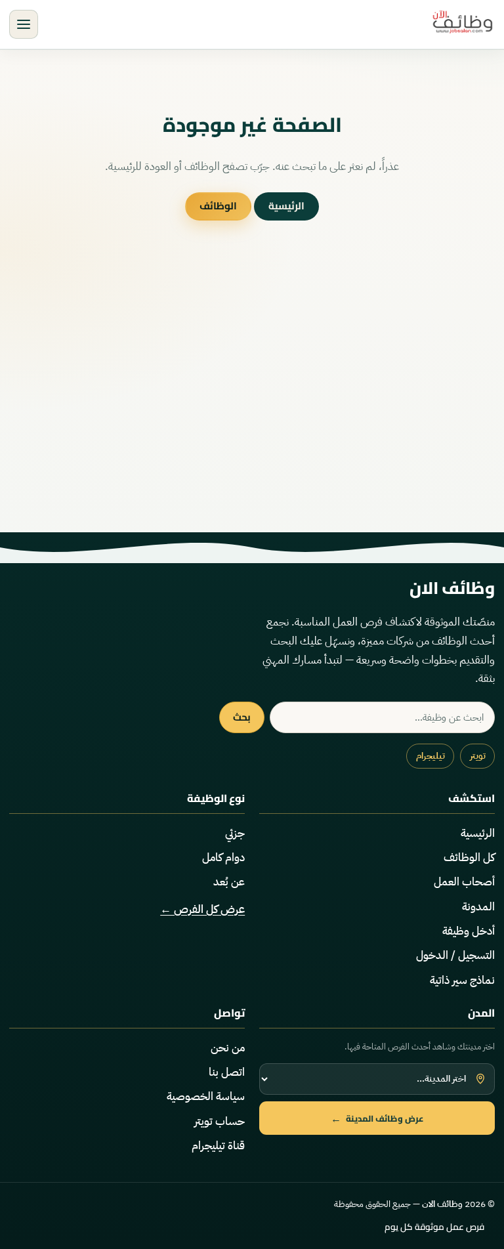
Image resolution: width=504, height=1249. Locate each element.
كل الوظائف (469, 857)
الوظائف (218, 205)
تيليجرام (430, 756)
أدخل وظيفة (468, 931)
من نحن (228, 1048)
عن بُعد (229, 882)
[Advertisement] (252, 406)
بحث (242, 717)
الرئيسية (286, 205)
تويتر (478, 756)
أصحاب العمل (464, 882)
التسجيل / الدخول (455, 955)
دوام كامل (223, 857)
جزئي (235, 833)
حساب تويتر (219, 1121)
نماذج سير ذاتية (462, 980)
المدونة (478, 907)
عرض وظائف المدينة (377, 1118)
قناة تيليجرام (218, 1145)
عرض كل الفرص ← (202, 909)
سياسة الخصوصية (206, 1096)
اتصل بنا (227, 1072)
